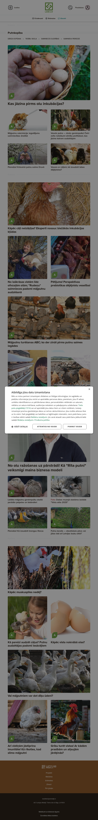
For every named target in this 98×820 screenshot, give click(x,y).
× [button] (89, 389)
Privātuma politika (41, 420)
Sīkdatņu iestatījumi (25, 420)
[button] (19, 426)
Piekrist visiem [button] (75, 427)
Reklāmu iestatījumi (39, 417)
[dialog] (49, 409)
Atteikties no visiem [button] (47, 427)
